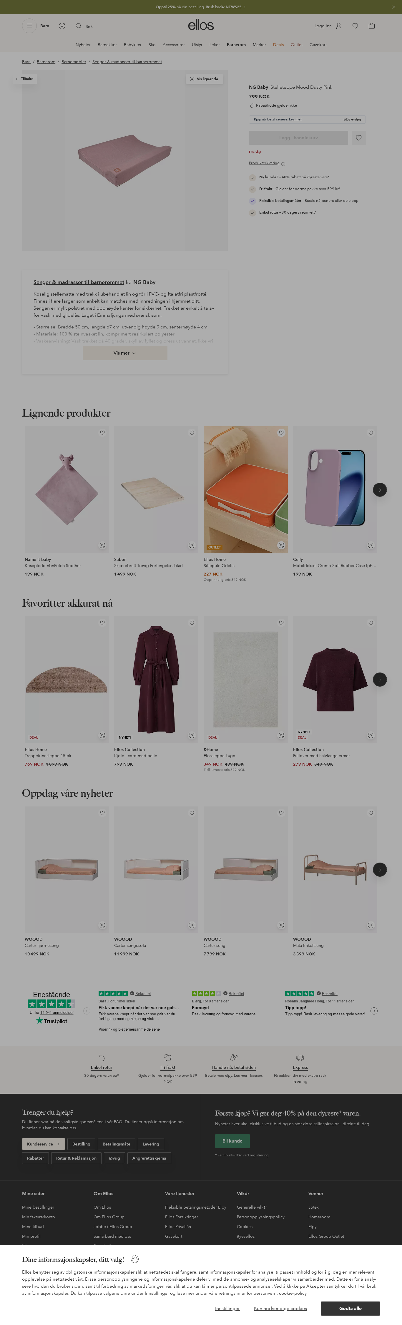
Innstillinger (227, 1308)
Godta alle (350, 1308)
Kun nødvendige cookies (280, 1308)
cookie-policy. (293, 1293)
